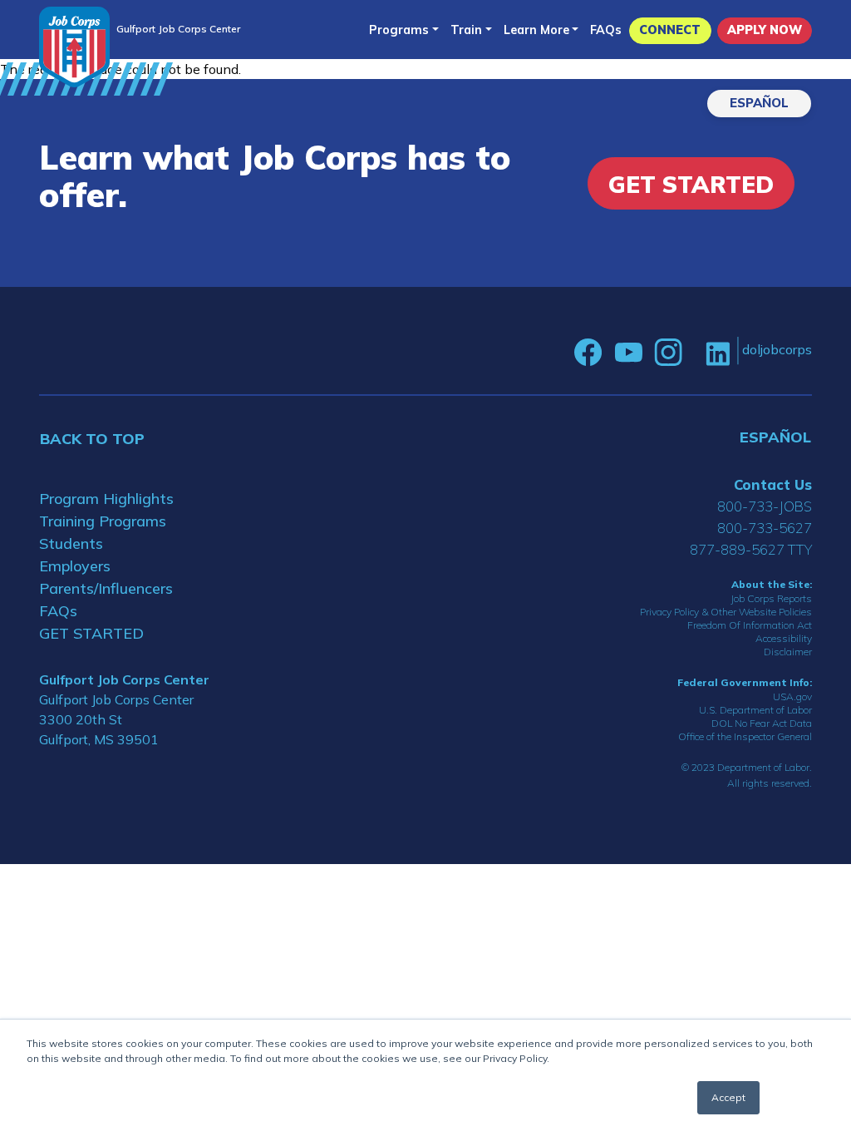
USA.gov (792, 696)
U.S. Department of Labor (755, 710)
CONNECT (670, 29)
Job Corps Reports (771, 598)
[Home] (74, 47)
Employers (75, 565)
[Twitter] (694, 352)
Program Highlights (106, 498)
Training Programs (102, 521)
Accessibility (783, 638)
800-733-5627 (764, 527)
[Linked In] (717, 353)
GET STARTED (91, 633)
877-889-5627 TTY (751, 549)
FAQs (606, 29)
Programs (399, 29)
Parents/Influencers (106, 588)
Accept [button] (728, 1097)
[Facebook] (588, 352)
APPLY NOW (764, 29)
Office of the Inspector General (745, 736)
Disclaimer (788, 651)
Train (466, 29)
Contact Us (773, 484)
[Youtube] (628, 352)
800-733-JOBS (764, 506)
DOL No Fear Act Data (761, 723)
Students (71, 543)
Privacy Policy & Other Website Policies (726, 611)
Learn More (536, 29)
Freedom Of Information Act (749, 625)
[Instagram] (668, 352)
